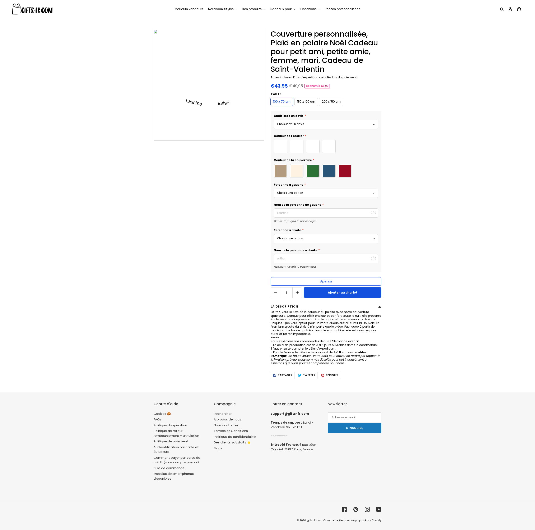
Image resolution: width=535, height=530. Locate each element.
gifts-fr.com (314, 520)
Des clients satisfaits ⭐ (232, 442)
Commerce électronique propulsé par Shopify (352, 520)
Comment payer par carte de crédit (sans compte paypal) (177, 460)
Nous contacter (226, 425)
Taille (276, 94)
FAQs (157, 419)
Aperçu (326, 281)
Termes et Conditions (231, 431)
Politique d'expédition (170, 425)
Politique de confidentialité (235, 436)
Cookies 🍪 (162, 413)
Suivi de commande (169, 468)
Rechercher (223, 413)
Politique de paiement (171, 441)
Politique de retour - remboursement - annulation (176, 433)
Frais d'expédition (305, 77)
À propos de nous (227, 419)
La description (284, 306)
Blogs (218, 448)
